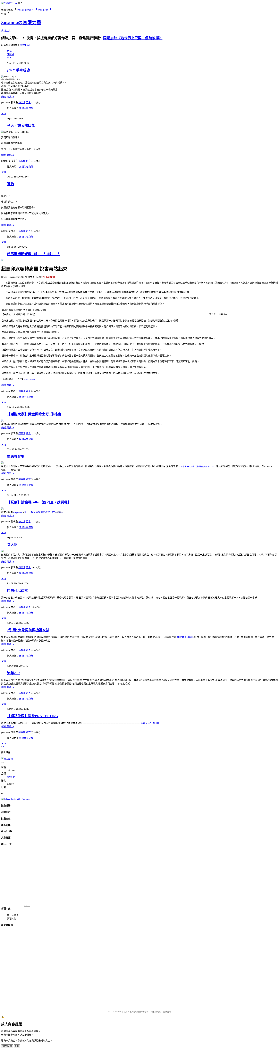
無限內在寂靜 (26, 108)
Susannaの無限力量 (21, 22)
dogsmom (17, 512)
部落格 (10, 54)
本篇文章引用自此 (150, 723)
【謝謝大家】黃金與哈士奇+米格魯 (34, 414)
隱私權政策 (156, 1012)
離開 (17, 1046)
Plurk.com (27, 906)
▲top (3, 113)
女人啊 (12, 545)
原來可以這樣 (17, 590)
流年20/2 (13, 673)
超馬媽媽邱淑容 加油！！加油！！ (33, 254)
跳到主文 (5, 30)
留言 (28, 102)
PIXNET (118, 1012)
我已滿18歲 (7, 1046)
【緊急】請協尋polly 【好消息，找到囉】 (39, 502)
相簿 (9, 51)
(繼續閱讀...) (7, 96)
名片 (9, 58)
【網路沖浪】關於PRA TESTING (32, 716)
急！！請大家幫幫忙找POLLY (39, 512)
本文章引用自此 (185, 637)
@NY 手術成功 (18, 70)
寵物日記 (25, 45)
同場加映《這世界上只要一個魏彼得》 (132, 38)
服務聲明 (167, 1012)
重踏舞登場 (15, 456)
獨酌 (10, 184)
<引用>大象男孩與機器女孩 (28, 630)
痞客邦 (21, 102)
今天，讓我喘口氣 (21, 125)
